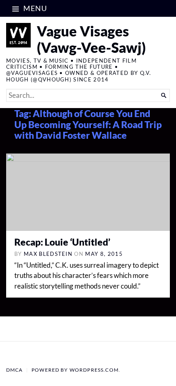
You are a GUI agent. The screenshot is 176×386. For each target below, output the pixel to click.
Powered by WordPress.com (75, 369)
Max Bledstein (48, 254)
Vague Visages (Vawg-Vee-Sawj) (91, 39)
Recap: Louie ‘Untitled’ (62, 242)
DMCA (14, 369)
